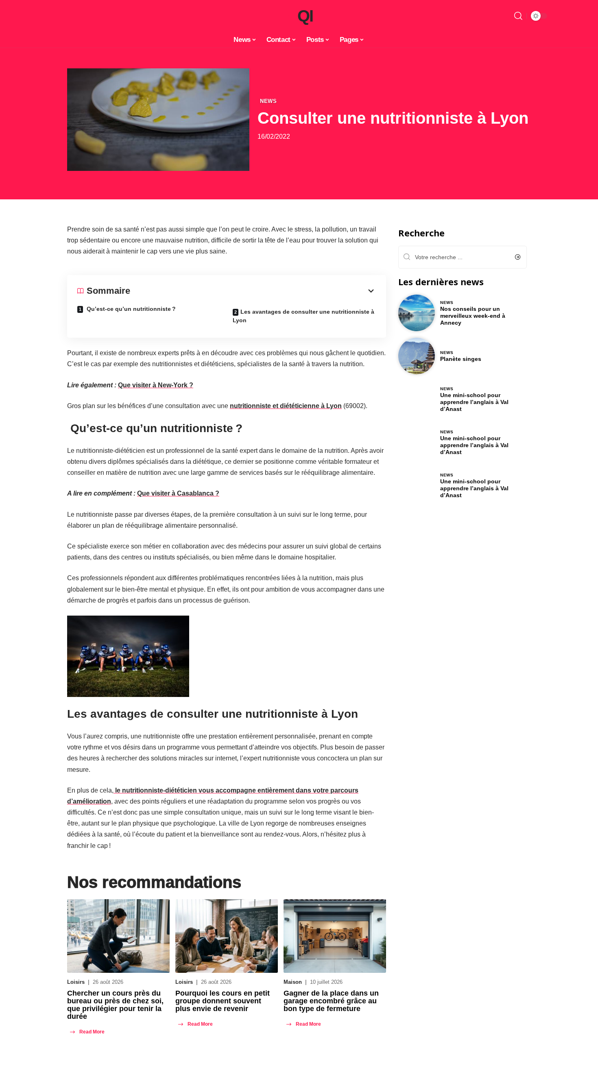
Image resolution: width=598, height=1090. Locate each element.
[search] (518, 16)
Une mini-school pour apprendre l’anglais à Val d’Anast (474, 402)
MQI (299, 16)
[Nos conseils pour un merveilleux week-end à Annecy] (416, 313)
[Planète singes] (416, 356)
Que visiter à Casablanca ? (178, 493)
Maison (293, 982)
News (268, 101)
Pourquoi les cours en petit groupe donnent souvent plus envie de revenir (222, 1001)
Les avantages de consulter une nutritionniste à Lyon (303, 315)
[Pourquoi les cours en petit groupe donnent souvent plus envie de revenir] (226, 936)
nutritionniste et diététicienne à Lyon (286, 405)
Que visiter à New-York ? (155, 385)
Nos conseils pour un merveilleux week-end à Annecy (472, 316)
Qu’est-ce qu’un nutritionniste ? (130, 309)
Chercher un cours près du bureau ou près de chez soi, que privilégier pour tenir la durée (115, 1005)
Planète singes (460, 359)
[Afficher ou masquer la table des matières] (253, 291)
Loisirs (76, 982)
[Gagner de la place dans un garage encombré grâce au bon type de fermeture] (335, 936)
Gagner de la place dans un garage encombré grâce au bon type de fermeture (331, 1001)
